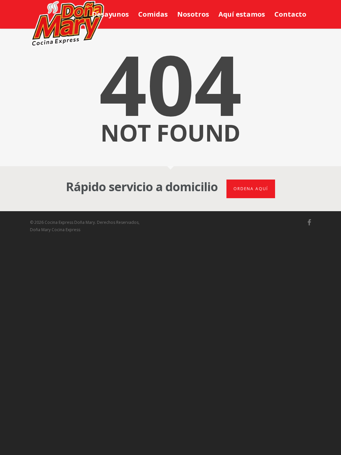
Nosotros (193, 14)
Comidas (153, 14)
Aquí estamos (241, 14)
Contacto (290, 14)
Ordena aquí (250, 189)
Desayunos (110, 14)
